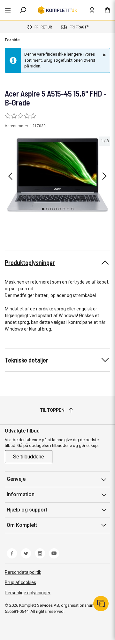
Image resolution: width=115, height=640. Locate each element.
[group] (57, 175)
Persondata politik (23, 572)
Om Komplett (22, 525)
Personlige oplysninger (27, 592)
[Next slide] (104, 176)
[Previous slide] (10, 176)
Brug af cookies (20, 582)
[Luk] (103, 54)
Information (20, 494)
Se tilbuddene (28, 457)
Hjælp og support (27, 510)
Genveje (16, 479)
